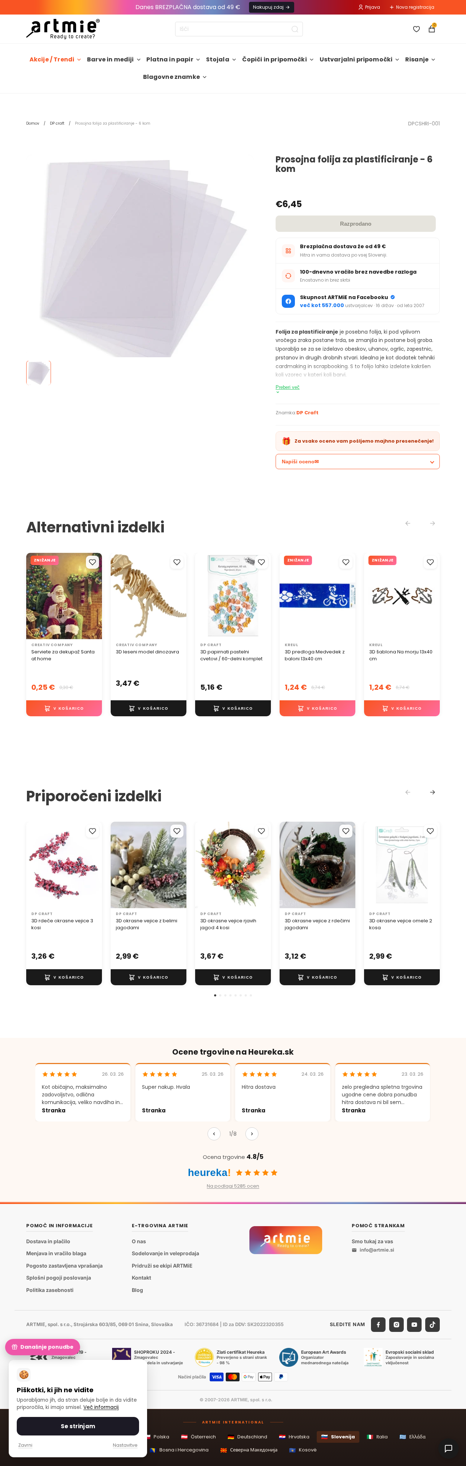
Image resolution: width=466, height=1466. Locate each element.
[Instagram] (396, 1324)
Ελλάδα (412, 1437)
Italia (377, 1437)
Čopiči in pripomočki (274, 59)
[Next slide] (432, 792)
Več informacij (101, 1407)
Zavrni (25, 1445)
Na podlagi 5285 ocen (233, 1186)
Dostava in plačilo (48, 1241)
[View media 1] (38, 373)
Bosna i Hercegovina (179, 1450)
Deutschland (247, 1437)
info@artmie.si (377, 1250)
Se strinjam (78, 1426)
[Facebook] (378, 1324)
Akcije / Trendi (51, 59)
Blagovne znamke (171, 77)
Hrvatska (294, 1437)
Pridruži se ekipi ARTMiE (162, 1265)
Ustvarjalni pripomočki (356, 59)
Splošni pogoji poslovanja (58, 1277)
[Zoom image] (140, 268)
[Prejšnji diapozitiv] (119, 596)
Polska (156, 1437)
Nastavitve (125, 1445)
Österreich (198, 1437)
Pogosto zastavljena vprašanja (64, 1265)
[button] (215, 995)
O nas (139, 1241)
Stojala (217, 59)
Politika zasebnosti (50, 1290)
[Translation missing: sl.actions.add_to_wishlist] (92, 562)
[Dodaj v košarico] (64, 708)
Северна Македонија (248, 1450)
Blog (137, 1290)
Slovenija (338, 1437)
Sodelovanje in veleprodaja (165, 1253)
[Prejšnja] (214, 1133)
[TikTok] (432, 1324)
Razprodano (355, 224)
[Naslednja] (251, 1133)
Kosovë (303, 1450)
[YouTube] (414, 1324)
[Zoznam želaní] (416, 29)
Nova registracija (415, 7)
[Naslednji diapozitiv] (178, 596)
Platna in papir (169, 59)
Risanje (417, 59)
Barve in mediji (110, 59)
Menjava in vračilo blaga (56, 1253)
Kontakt (141, 1277)
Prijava (372, 7)
